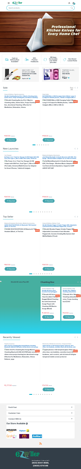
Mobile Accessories (28, 223)
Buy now (12, 140)
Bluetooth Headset (9, 223)
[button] (33, 144)
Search (71, 8)
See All (71, 88)
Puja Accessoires (19, 94)
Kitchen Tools (56, 223)
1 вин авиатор (6, 52)
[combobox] (38, 8)
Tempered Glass (66, 343)
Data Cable (45, 94)
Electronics (56, 155)
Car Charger (7, 155)
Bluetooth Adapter (47, 155)
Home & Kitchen (8, 94)
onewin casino (6, 53)
